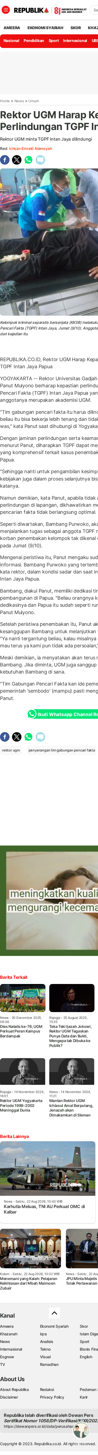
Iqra (43, 1334)
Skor (84, 1326)
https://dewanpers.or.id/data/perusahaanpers (44, 1426)
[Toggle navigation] (5, 9)
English (86, 1356)
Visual (45, 1356)
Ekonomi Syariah (45, 27)
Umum (33, 101)
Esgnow (7, 1356)
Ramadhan (49, 1364)
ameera (12, 27)
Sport (54, 40)
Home (5, 101)
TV (2, 1364)
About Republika (14, 1389)
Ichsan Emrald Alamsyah (30, 148)
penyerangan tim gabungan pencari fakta (62, 750)
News (19, 101)
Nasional (11, 40)
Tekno (45, 1349)
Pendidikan (34, 40)
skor (76, 27)
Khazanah (8, 1334)
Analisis (46, 1341)
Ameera (7, 1326)
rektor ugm (11, 750)
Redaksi (47, 1389)
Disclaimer (9, 1397)
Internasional (75, 40)
